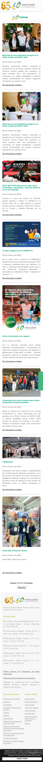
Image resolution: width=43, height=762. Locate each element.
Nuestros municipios (31, 702)
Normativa (6, 702)
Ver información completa (12, 85)
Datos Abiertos (8, 718)
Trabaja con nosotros (31, 708)
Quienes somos (30, 699)
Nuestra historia (30, 713)
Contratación (7, 705)
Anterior (13, 583)
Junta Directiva (29, 705)
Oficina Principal (30, 711)
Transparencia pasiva (10, 738)
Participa (6, 716)
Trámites (6, 713)
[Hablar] (40, 388)
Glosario (27, 723)
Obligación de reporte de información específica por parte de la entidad (13, 728)
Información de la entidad (11, 699)
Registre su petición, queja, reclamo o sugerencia (31, 718)
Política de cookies (33, 752)
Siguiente (29, 583)
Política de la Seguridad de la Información (19, 678)
